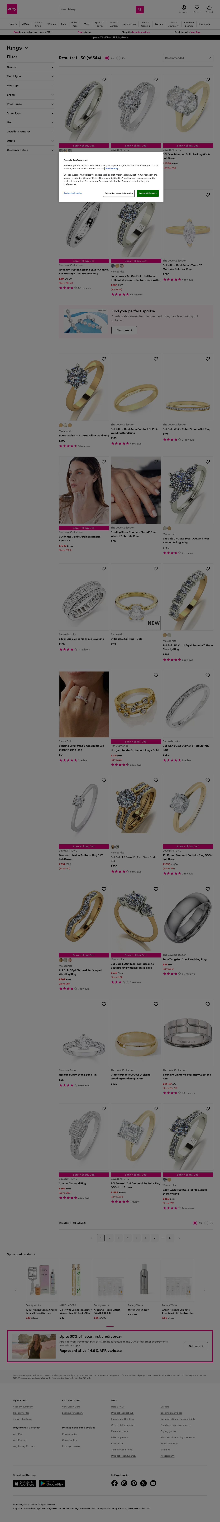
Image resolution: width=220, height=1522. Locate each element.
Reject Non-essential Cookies (119, 193)
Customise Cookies (73, 193)
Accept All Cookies (148, 193)
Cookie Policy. (112, 168)
